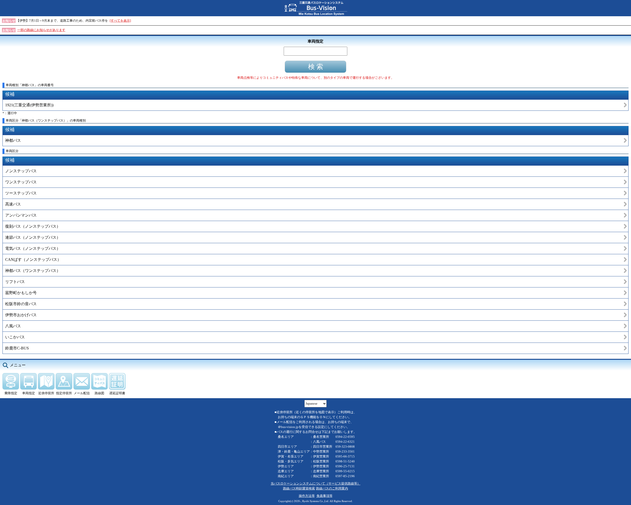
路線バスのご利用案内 (332, 488)
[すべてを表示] (120, 20)
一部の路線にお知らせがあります (41, 30)
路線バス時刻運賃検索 (299, 488)
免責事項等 (324, 496)
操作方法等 (307, 496)
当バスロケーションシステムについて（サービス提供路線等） (315, 483)
